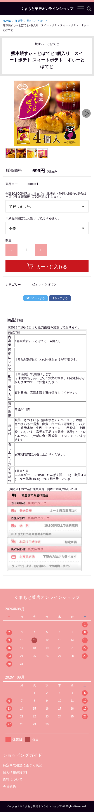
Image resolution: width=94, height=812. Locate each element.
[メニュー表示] (80, 8)
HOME (7, 20)
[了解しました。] (47, 206)
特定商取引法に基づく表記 (22, 765)
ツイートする (37, 298)
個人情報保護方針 (16, 772)
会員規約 (9, 786)
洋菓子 (19, 20)
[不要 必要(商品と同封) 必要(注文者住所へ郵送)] (47, 228)
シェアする (61, 298)
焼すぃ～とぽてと (37, 20)
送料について (13, 779)
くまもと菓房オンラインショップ (47, 8)
